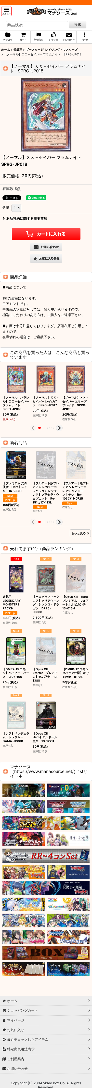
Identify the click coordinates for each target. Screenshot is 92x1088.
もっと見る (78, 533)
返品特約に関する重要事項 (26, 218)
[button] (6, 11)
